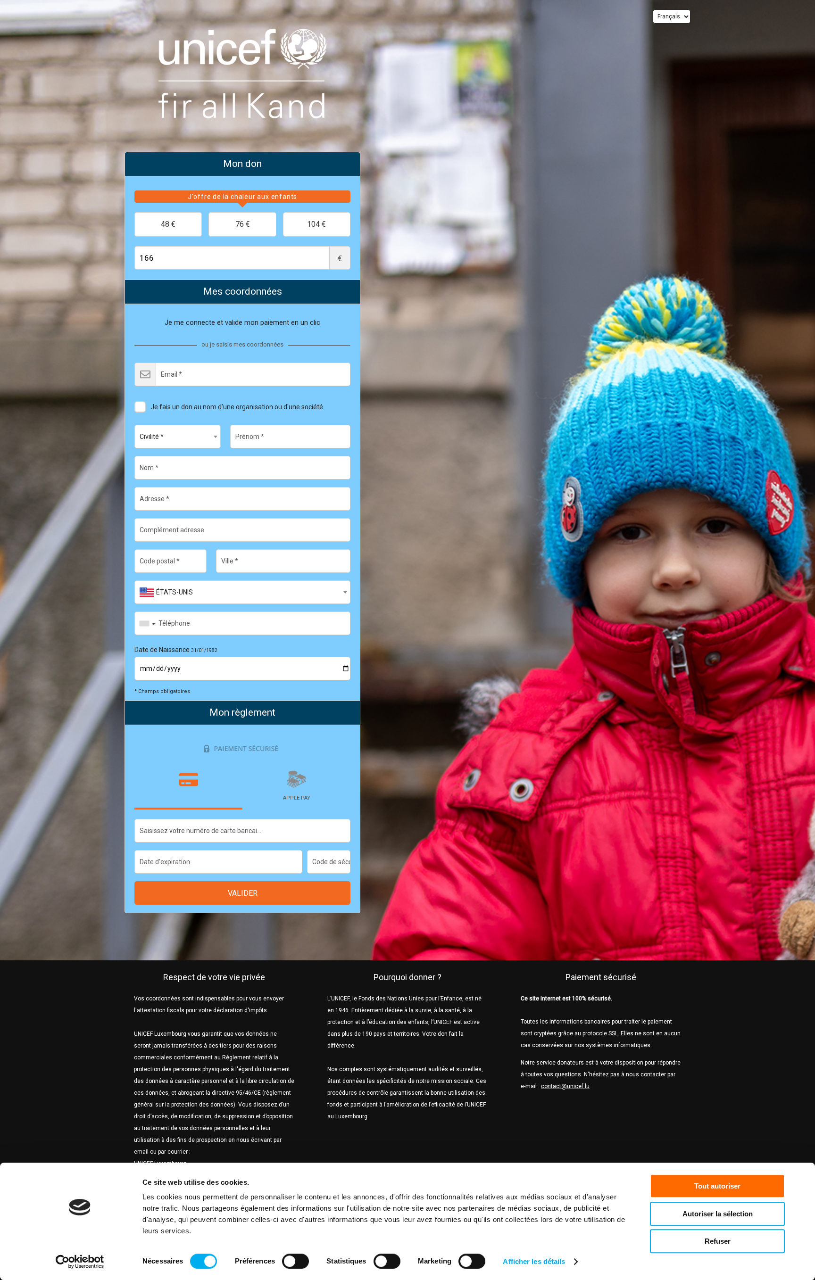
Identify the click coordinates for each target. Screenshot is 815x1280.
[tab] (242, 196)
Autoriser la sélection (717, 1214)
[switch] (295, 1261)
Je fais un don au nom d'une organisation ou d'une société (236, 407)
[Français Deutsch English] (671, 16)
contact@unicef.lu (565, 1086)
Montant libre (340, 258)
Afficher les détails (534, 1261)
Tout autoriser (717, 1186)
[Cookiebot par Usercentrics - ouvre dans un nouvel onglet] (80, 1262)
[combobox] (177, 436)
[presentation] (242, 196)
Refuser (718, 1241)
